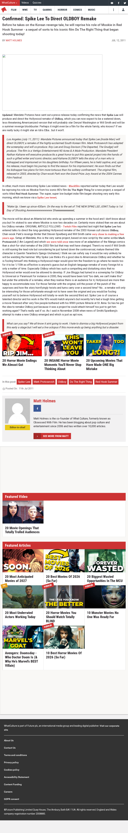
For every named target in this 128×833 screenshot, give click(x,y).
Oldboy (62, 381)
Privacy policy (11, 762)
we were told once (57, 241)
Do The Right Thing (81, 381)
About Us (9, 740)
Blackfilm (74, 186)
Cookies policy (11, 769)
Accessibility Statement (16, 777)
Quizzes (37, 2)
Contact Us (10, 747)
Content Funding (13, 784)
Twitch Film (70, 226)
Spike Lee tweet (46, 197)
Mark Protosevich (44, 381)
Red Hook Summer (106, 381)
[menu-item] (13, 10)
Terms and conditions (15, 755)
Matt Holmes (14, 40)
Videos (25, 2)
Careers (8, 791)
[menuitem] (10, 3)
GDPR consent (11, 799)
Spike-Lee (24, 381)
